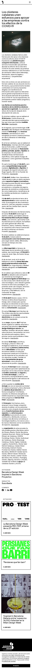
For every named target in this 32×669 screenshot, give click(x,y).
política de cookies (9, 661)
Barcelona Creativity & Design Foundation (2, 2)
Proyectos (6, 477)
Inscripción (13, 124)
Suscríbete (7, 483)
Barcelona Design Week (13, 472)
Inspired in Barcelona (11, 474)
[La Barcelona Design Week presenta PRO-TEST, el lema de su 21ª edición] (16, 528)
